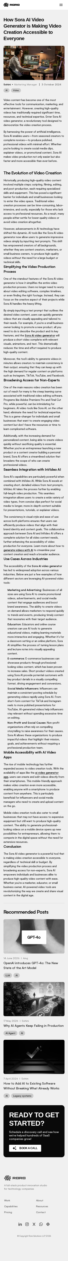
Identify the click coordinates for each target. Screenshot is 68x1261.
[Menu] (61, 5)
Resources (42, 1206)
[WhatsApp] (41, 1224)
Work (7, 1200)
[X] (34, 1224)
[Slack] (48, 1224)
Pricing (8, 1212)
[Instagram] (27, 1224)
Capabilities (11, 1206)
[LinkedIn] (20, 1224)
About (39, 1200)
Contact (41, 1212)
